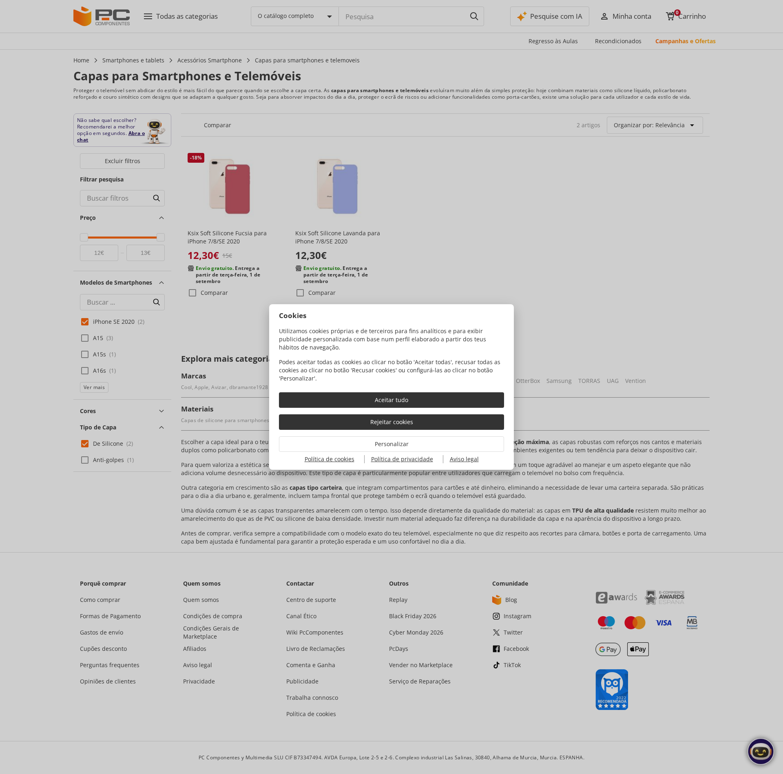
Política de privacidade (402, 459)
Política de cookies (329, 459)
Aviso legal (464, 459)
